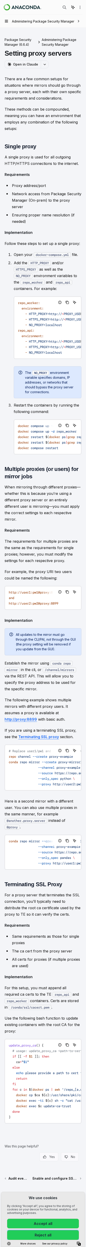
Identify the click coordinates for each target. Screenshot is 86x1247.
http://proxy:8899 (21, 719)
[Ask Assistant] (75, 302)
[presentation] (47, 327)
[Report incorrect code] (60, 302)
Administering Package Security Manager (59, 42)
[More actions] (80, 7)
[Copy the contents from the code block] (67, 302)
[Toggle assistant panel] (73, 7)
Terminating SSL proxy (38, 736)
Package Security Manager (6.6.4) (18, 42)
